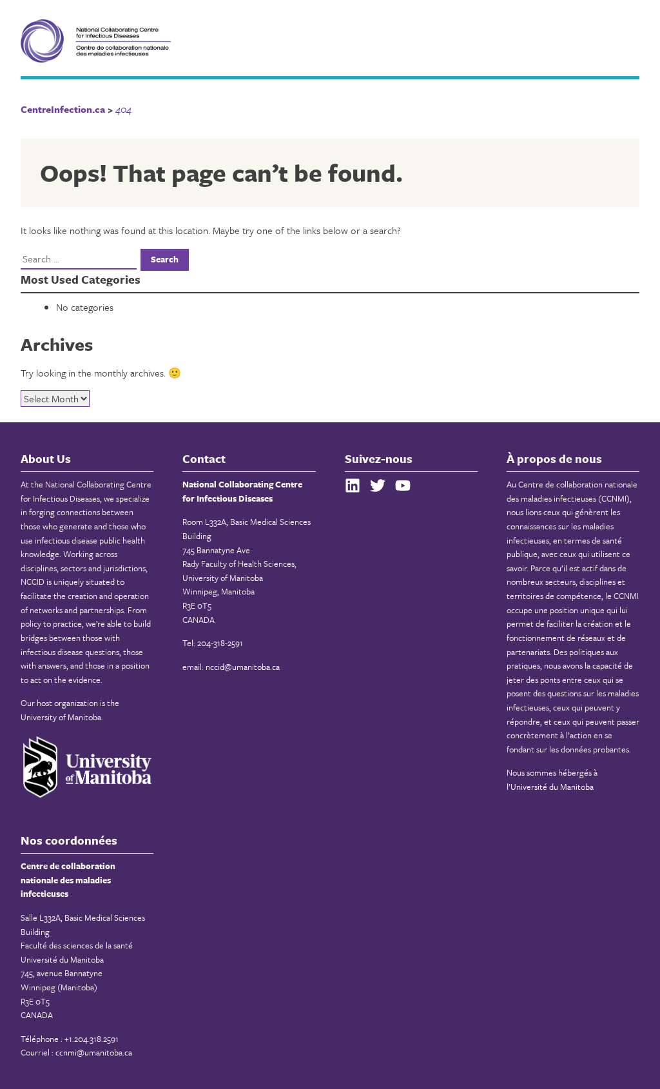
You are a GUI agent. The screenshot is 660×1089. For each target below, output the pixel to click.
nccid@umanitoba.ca (243, 666)
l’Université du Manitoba (550, 786)
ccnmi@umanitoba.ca (93, 1052)
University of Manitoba (61, 717)
